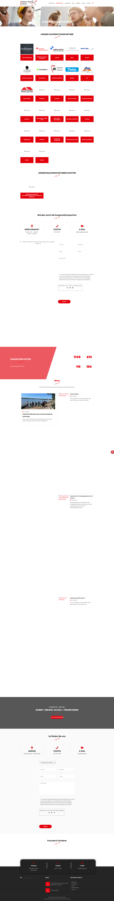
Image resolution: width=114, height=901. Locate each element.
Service (83, 3)
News (73, 3)
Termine (78, 3)
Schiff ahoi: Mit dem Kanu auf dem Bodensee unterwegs (59, 884)
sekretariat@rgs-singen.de (82, 232)
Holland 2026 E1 (74, 394)
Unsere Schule (59, 3)
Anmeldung (67, 3)
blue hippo (67, 899)
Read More (72, 55)
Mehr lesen (27, 56)
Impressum (74, 882)
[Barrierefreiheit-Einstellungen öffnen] (112, 452)
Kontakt (89, 3)
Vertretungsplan (75, 887)
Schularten (51, 3)
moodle (73, 889)
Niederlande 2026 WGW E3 (77, 598)
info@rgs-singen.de (82, 868)
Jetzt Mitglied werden (57, 717)
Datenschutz (74, 884)
